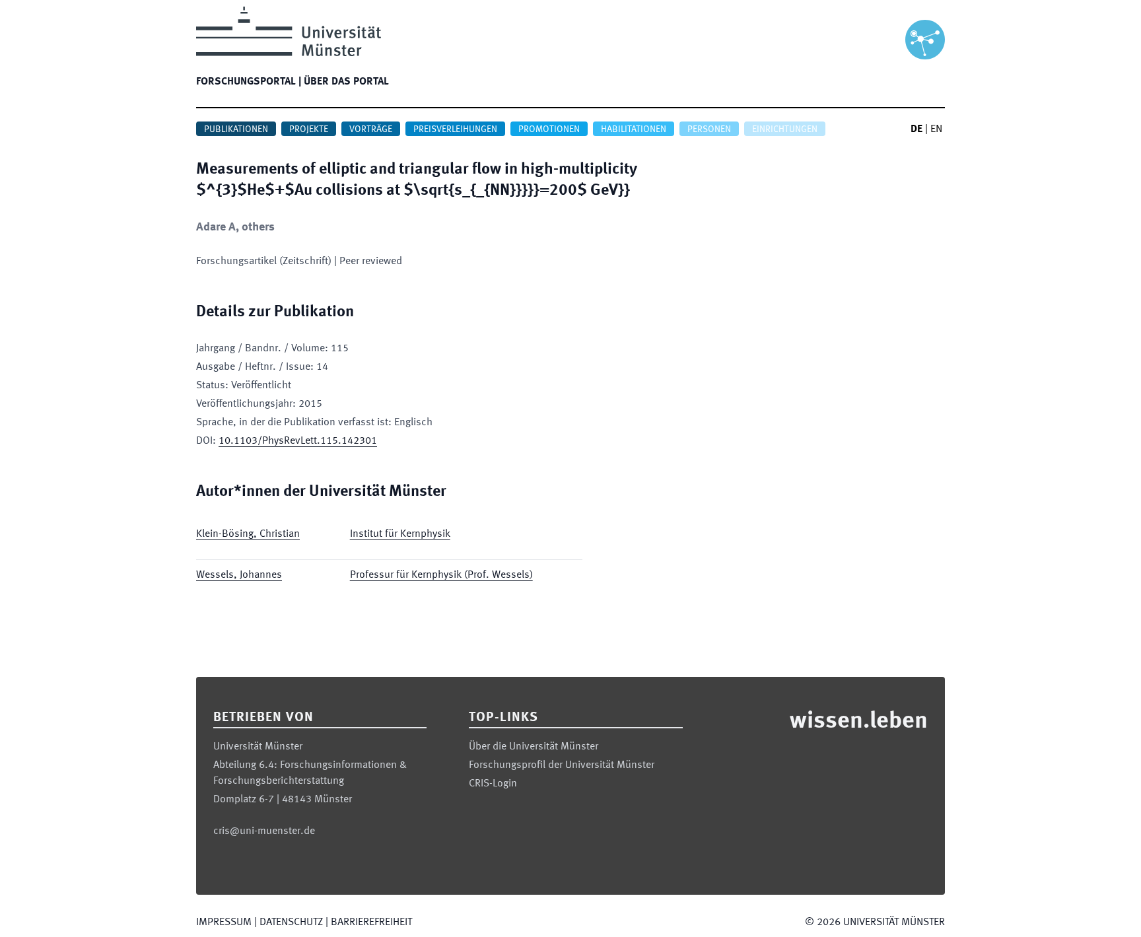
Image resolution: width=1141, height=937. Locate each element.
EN (936, 129)
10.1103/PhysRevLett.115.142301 (298, 441)
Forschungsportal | (248, 82)
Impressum (224, 922)
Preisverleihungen (455, 129)
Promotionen (549, 129)
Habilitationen (633, 129)
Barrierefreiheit (371, 922)
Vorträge (370, 129)
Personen (709, 129)
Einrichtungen (784, 129)
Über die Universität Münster (533, 747)
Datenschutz (291, 922)
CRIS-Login (493, 784)
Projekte (308, 129)
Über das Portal (346, 82)
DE (916, 129)
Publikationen (236, 129)
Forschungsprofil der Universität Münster (561, 765)
